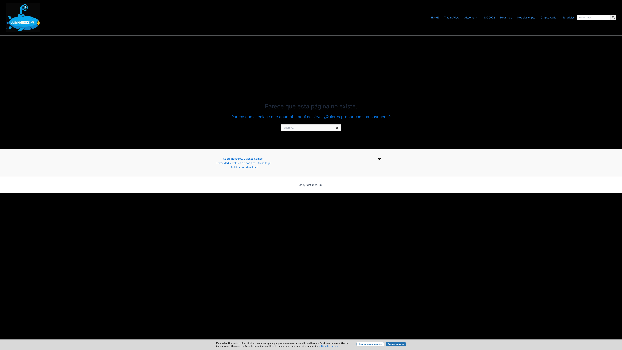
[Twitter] (379, 159)
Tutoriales (569, 17)
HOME (435, 17)
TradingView (451, 17)
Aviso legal (264, 163)
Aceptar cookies (396, 344)
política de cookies (328, 346)
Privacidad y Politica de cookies (235, 163)
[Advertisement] (311, 59)
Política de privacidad (244, 167)
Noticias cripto (526, 17)
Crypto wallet (549, 17)
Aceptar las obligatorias (370, 344)
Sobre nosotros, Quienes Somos (243, 158)
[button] (476, 17)
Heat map (506, 17)
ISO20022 (489, 17)
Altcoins (469, 17)
